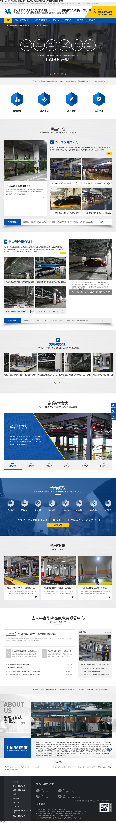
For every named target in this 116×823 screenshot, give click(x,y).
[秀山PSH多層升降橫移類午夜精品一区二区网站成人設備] (19, 278)
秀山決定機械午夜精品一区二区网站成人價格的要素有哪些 (24, 651)
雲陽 (86, 767)
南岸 (29, 767)
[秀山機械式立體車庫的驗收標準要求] (95, 660)
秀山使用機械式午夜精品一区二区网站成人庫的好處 (50, 809)
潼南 (64, 767)
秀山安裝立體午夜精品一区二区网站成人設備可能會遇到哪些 (60, 651)
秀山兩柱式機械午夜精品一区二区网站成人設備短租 (40, 320)
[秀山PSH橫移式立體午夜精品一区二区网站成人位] (19, 307)
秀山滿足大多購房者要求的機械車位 (91, 671)
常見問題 (82, 632)
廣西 (17, 769)
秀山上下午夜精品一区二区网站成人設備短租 (73, 320)
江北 (19, 767)
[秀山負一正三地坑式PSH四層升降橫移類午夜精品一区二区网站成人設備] (58, 51)
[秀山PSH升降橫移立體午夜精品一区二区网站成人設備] (50, 278)
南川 (56, 767)
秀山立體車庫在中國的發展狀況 (72, 818)
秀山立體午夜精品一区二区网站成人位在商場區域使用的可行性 (54, 811)
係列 (66, 142)
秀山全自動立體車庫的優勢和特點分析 (18, 664)
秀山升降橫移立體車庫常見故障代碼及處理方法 (94, 668)
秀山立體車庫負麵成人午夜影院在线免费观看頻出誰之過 (67, 813)
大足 (36, 767)
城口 (76, 767)
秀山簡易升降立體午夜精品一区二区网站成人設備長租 (93, 81)
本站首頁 (16, 782)
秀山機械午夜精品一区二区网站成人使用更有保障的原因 (24, 674)
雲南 (109, 767)
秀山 (99, 767)
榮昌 (66, 767)
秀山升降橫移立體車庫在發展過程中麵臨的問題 (37, 634)
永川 (54, 767)
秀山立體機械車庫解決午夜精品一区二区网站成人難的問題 (24, 671)
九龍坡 (26, 767)
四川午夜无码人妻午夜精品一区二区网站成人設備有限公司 (95, 801)
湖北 (12, 769)
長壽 (46, 767)
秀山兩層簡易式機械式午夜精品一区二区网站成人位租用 (76, 222)
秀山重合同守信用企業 (102, 689)
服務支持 (92, 20)
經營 (58, 344)
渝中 (13, 767)
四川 (106, 767)
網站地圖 (2, 822)
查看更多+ (108, 632)
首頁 (8, 20)
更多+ (102, 222)
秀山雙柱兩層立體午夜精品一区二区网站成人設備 (39, 222)
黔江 (44, 767)
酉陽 (101, 767)
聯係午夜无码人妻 (41, 25)
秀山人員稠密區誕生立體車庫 (65, 689)
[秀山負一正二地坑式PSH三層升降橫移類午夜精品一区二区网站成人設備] (50, 307)
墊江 (81, 767)
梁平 (71, 767)
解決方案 (79, 20)
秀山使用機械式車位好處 (79, 811)
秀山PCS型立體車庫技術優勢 (65, 815)
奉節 (89, 767)
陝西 (9, 769)
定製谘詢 (58, 525)
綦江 (34, 767)
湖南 (14, 769)
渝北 (39, 767)
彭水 (104, 767)
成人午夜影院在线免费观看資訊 (17, 25)
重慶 (6, 767)
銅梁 (61, 767)
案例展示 (67, 20)
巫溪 (94, 767)
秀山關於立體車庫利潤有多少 (47, 689)
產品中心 (55, 20)
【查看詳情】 (37, 640)
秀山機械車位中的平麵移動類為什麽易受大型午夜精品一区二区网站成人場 (96, 674)
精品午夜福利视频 (40, 20)
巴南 (41, 767)
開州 (69, 767)
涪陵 (11, 767)
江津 (49, 767)
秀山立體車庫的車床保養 (43, 813)
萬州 (8, 767)
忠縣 (84, 767)
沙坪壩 (22, 767)
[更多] (110, 750)
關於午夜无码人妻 (21, 20)
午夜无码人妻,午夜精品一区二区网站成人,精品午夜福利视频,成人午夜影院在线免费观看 (31, 1)
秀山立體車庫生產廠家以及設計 (17, 668)
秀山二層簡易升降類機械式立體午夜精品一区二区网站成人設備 (58, 81)
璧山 (59, 767)
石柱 (96, 767)
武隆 (74, 767)
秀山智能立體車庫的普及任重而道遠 (46, 815)
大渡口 (16, 767)
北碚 (31, 767)
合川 (51, 767)
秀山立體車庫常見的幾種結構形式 (84, 689)
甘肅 (7, 769)
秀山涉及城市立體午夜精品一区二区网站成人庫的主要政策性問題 (96, 665)
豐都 (79, 767)
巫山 (91, 767)
